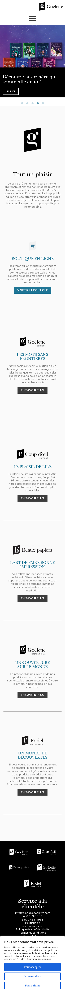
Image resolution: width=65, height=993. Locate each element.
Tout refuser (33, 985)
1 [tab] (22, 103)
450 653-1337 (32, 916)
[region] (32, 964)
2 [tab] (27, 103)
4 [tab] (38, 103)
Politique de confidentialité (33, 929)
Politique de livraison (32, 936)
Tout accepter (32, 967)
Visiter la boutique (32, 290)
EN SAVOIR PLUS (32, 390)
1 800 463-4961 (32, 919)
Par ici (10, 91)
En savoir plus (32, 695)
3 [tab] (32, 103)
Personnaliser (33, 976)
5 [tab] (43, 103)
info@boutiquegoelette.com (32, 913)
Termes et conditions (32, 932)
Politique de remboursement (33, 924)
